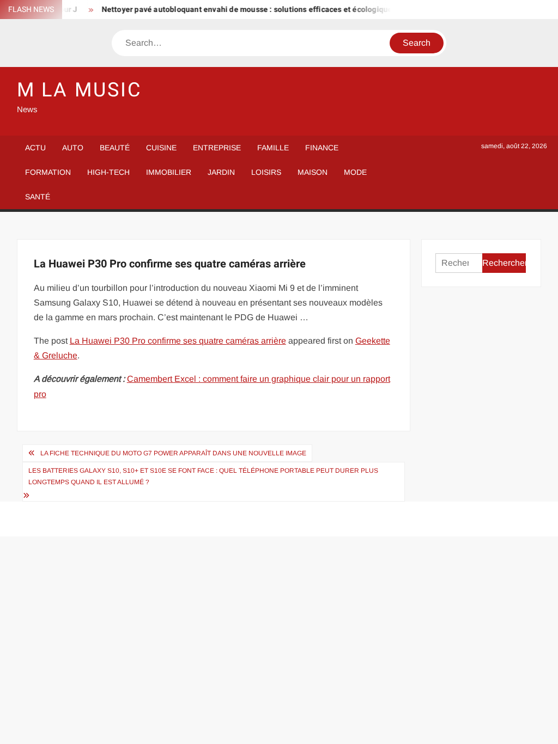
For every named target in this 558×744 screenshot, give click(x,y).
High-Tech (108, 172)
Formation (48, 172)
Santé (37, 196)
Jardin (221, 172)
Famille (273, 147)
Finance (321, 147)
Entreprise (217, 147)
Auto (72, 147)
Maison (312, 172)
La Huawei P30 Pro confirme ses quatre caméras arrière (178, 340)
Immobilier (168, 172)
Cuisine (161, 147)
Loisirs (266, 172)
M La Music (79, 90)
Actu (35, 147)
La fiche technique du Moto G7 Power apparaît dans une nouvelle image (173, 453)
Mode (355, 172)
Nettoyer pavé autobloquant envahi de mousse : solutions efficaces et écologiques (243, 9)
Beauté (115, 147)
